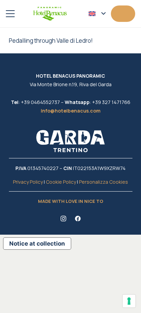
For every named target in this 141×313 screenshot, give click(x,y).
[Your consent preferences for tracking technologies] (129, 301)
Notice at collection (37, 243)
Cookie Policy (61, 182)
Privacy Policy (28, 182)
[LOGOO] (50, 14)
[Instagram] (63, 218)
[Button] (123, 13)
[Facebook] (77, 218)
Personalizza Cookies (103, 182)
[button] (10, 13)
